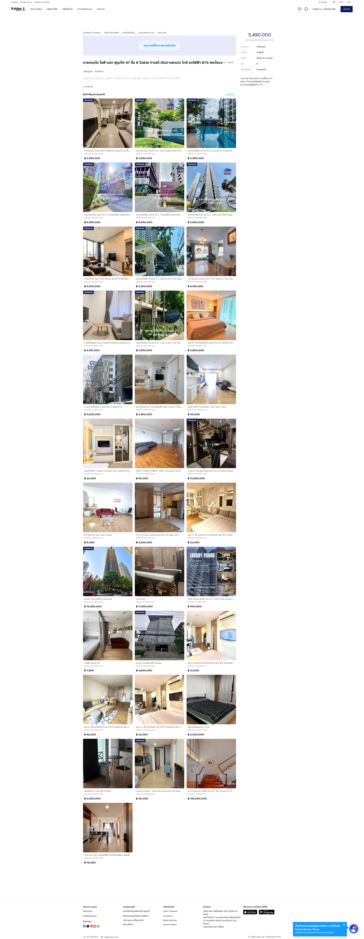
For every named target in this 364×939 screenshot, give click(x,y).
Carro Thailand (170, 911)
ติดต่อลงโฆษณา (90, 916)
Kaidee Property (42, 2)
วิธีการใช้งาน (128, 924)
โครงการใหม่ (36, 9)
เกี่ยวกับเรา (87, 911)
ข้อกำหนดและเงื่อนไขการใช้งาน (136, 916)
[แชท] (306, 9)
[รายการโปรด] (299, 9)
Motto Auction (170, 920)
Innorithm (168, 916)
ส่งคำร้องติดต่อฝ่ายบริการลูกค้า (136, 911)
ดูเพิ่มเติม (230, 94)
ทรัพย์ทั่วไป (67, 9)
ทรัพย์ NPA (52, 9)
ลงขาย (346, 9)
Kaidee (14, 2)
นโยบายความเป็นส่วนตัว (133, 920)
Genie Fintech (170, 924)
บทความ (101, 9)
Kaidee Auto (26, 2)
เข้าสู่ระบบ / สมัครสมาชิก (324, 9)
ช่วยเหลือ (323, 2)
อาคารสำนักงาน (84, 9)
